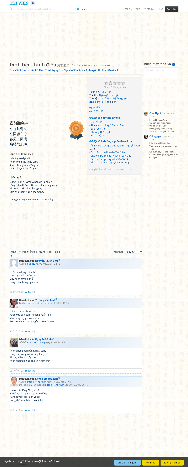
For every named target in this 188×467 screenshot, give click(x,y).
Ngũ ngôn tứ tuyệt (109, 95)
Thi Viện (19, 3)
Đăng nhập (172, 9)
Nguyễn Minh (43, 339)
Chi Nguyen (155, 136)
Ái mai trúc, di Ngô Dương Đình (108, 125)
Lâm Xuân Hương (36, 342)
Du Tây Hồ (96, 122)
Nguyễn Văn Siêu (115, 152)
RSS (176, 464)
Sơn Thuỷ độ (98, 135)
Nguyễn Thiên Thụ (46, 260)
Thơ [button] (138, 9)
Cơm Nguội (155, 113)
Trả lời (96, 107)
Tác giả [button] (128, 9)
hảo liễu (103, 169)
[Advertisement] (94, 34)
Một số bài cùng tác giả (106, 117)
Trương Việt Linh (45, 300)
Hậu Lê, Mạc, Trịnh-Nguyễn (113, 98)
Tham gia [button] (149, 9)
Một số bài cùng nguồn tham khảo (112, 141)
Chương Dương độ (101, 132)
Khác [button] (160, 9)
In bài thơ (98, 111)
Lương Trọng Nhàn (46, 378)
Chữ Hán (106, 91)
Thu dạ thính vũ (99, 162)
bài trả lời (97, 101)
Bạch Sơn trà (98, 128)
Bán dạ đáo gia (99, 159)
